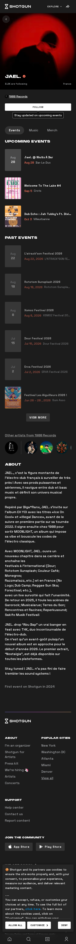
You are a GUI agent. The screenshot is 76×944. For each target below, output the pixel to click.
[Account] (66, 939)
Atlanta (47, 758)
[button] (38, 107)
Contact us (14, 814)
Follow (38, 107)
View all (47, 778)
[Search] (28, 939)
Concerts (12, 783)
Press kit (11, 763)
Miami (46, 765)
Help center (14, 807)
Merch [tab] (52, 130)
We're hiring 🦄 (17, 770)
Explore (53, 6)
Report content (17, 820)
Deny (64, 925)
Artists (10, 776)
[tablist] (38, 130)
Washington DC (53, 752)
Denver (46, 771)
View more (37, 417)
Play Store (53, 847)
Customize (37, 925)
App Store (21, 847)
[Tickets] (47, 939)
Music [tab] (33, 130)
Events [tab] (14, 130)
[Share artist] (67, 6)
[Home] (18, 6)
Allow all (15, 925)
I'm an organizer (17, 745)
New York (48, 745)
